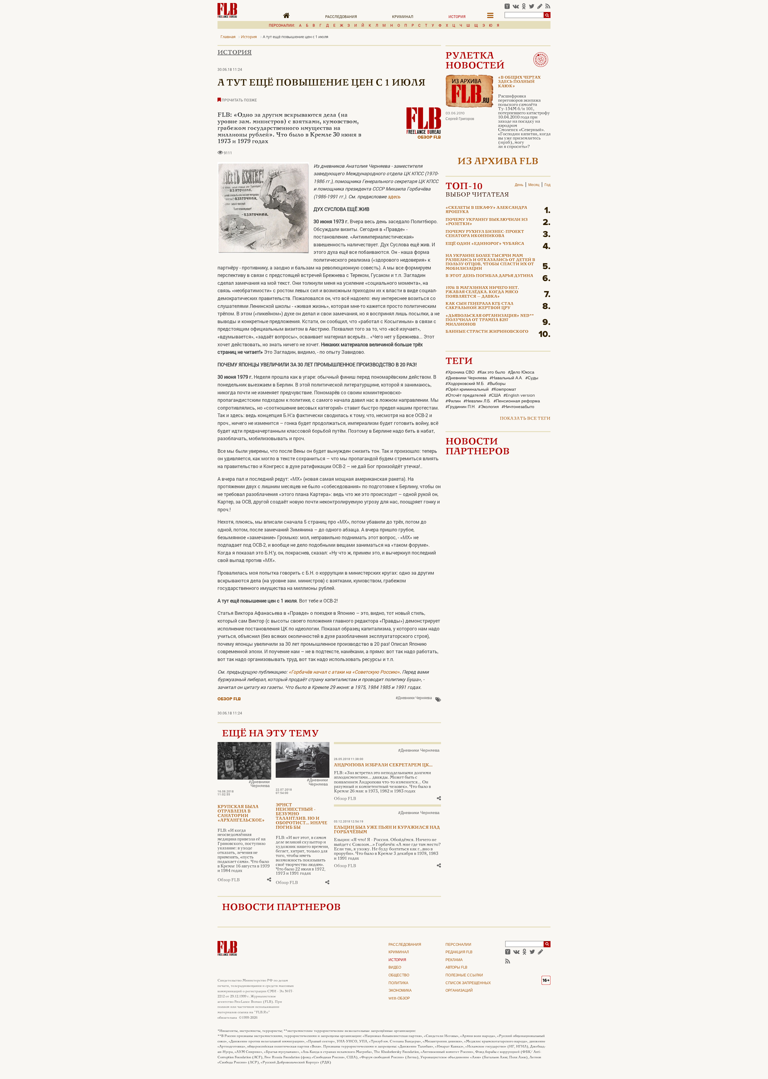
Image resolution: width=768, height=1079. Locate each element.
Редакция (459, 952)
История (457, 16)
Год (547, 185)
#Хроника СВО (460, 372)
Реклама (454, 960)
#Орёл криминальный (467, 389)
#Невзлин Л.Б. (477, 401)
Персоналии (458, 945)
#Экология (488, 407)
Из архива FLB (498, 162)
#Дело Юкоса (521, 372)
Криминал (402, 16)
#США (495, 395)
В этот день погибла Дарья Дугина (489, 276)
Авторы (456, 967)
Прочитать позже (239, 100)
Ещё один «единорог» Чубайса (485, 244)
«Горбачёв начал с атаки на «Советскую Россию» (345, 672)
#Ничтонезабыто (518, 407)
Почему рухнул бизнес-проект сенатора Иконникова (485, 234)
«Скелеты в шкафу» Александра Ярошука (486, 210)
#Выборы (496, 384)
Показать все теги (525, 419)
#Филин (453, 401)
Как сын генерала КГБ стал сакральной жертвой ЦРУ (479, 306)
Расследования (341, 16)
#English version (519, 395)
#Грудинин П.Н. (461, 407)
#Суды (531, 378)
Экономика (400, 991)
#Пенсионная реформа (517, 401)
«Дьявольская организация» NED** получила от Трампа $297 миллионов (490, 320)
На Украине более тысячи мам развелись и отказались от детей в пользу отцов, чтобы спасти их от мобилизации (490, 262)
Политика (398, 983)
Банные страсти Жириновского (487, 332)
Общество (398, 975)
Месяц (533, 185)
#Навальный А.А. (506, 378)
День (519, 185)
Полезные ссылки (464, 975)
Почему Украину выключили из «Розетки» (487, 222)
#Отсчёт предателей (466, 395)
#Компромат (503, 389)
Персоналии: (282, 25)
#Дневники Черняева (414, 697)
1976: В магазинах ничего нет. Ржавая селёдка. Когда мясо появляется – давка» (482, 292)
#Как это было (491, 372)
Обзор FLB (429, 137)
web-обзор (399, 998)
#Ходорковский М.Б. (465, 384)
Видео (394, 967)
